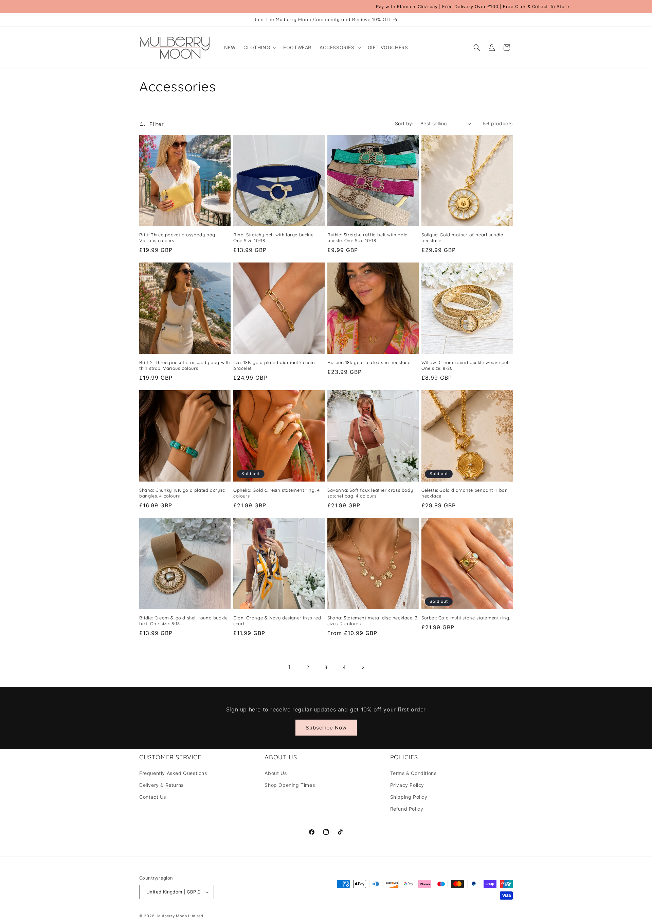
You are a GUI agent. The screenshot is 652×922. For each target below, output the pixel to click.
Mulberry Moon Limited (180, 916)
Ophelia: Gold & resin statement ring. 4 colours (276, 493)
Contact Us (152, 797)
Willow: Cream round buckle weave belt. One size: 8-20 (466, 365)
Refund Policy (406, 809)
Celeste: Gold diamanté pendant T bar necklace (464, 493)
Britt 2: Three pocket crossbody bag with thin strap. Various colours (184, 365)
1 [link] (289, 667)
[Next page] (362, 667)
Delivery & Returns (161, 785)
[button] (259, 47)
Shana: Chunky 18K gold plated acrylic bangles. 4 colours (182, 493)
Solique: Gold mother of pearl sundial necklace (463, 237)
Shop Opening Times (290, 785)
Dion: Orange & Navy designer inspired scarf (277, 620)
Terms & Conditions (413, 773)
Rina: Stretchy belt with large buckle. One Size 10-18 (273, 237)
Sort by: (404, 123)
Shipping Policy (409, 797)
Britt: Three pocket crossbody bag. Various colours (177, 237)
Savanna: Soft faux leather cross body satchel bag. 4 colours (370, 493)
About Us (276, 773)
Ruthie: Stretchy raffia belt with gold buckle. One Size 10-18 (367, 237)
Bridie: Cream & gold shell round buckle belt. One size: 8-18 (183, 620)
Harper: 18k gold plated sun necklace (369, 362)
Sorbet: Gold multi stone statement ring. (465, 617)
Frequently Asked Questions (173, 773)
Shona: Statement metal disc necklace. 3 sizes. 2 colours (372, 620)
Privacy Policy (407, 785)
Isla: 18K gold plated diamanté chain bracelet (274, 365)
